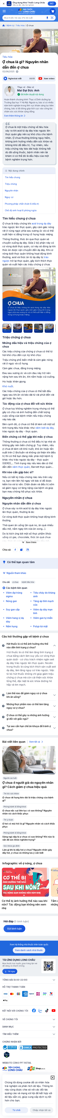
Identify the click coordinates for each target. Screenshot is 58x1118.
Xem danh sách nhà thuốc (29, 950)
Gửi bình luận (14, 928)
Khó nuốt (7, 386)
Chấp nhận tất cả (41, 1110)
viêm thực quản (21, 466)
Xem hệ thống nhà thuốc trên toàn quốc (29, 944)
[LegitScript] (17, 1055)
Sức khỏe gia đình (11, 846)
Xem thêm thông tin (13, 115)
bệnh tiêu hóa (28, 582)
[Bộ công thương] (9, 1047)
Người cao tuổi (10, 778)
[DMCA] (33, 1047)
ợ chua (15, 582)
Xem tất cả (34, 741)
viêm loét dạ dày (44, 427)
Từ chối (16, 1110)
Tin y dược (8, 820)
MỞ (52, 3)
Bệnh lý (10, 25)
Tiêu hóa (20, 25)
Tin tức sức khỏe (11, 793)
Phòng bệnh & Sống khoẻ (15, 807)
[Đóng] (3, 4)
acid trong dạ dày (41, 223)
